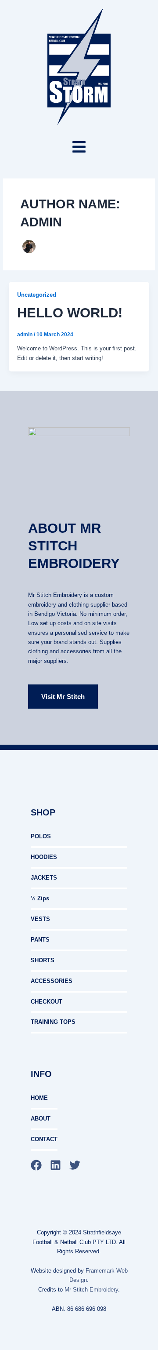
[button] (79, 148)
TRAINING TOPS (53, 1022)
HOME (39, 1098)
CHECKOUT (46, 1001)
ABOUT (40, 1118)
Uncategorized (36, 294)
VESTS (40, 919)
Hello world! (69, 312)
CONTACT (44, 1139)
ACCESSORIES (51, 981)
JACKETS (44, 877)
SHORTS (42, 960)
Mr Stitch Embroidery (91, 1289)
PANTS (40, 939)
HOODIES (44, 857)
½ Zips (40, 898)
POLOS (41, 836)
